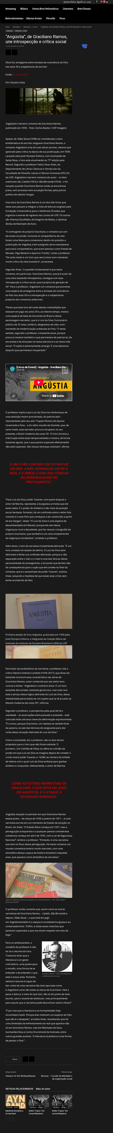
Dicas (62, 18)
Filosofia (50, 18)
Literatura (68, 8)
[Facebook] (8, 52)
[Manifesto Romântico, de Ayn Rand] (16, 1101)
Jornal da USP (20, 74)
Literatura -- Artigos (36, 1107)
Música (24, 8)
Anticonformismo (14, 18)
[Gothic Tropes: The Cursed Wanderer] (39, 1101)
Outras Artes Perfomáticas (45, 8)
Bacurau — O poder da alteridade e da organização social (56, 1077)
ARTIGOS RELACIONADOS (19, 1088)
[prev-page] (7, 1119)
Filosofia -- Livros (12, 1107)
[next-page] (11, 1119)
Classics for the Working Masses (21, 1076)
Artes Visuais (84, 8)
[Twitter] (14, 52)
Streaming (10, 8)
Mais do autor (43, 1088)
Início (8, 27)
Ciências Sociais (34, 18)
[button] (107, 9)
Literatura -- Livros (30, 27)
